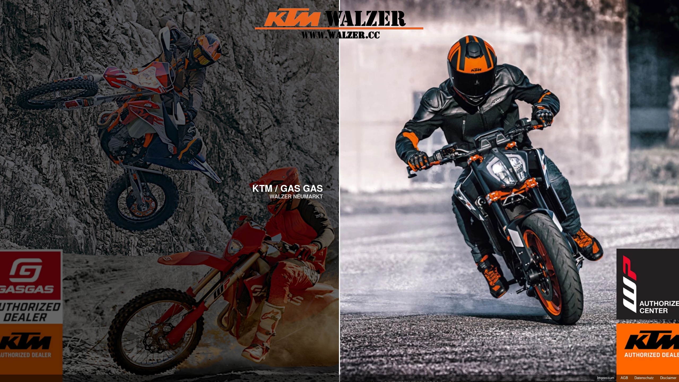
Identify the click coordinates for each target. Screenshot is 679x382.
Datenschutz (644, 378)
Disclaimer (668, 378)
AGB (624, 378)
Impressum (605, 378)
